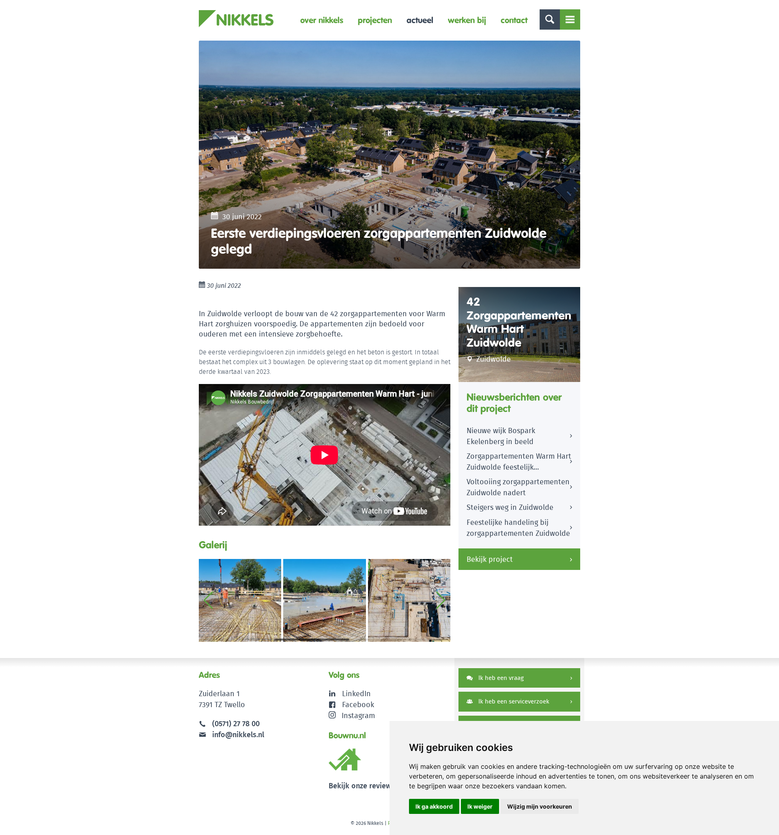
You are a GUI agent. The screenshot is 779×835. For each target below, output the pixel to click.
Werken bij (467, 20)
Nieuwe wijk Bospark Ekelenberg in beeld (501, 436)
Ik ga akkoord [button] (434, 806)
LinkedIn (356, 693)
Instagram (358, 715)
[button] (440, 600)
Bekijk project (490, 559)
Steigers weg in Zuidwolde (510, 507)
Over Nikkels (321, 20)
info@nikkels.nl (237, 734)
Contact (514, 20)
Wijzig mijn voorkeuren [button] (539, 806)
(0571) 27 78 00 (236, 723)
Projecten (375, 20)
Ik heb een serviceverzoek (513, 701)
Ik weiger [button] (480, 806)
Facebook (358, 704)
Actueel (420, 20)
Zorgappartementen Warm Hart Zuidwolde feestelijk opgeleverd (519, 463)
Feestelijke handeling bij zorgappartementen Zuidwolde (518, 527)
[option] (389, 155)
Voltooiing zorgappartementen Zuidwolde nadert (518, 487)
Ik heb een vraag (500, 677)
